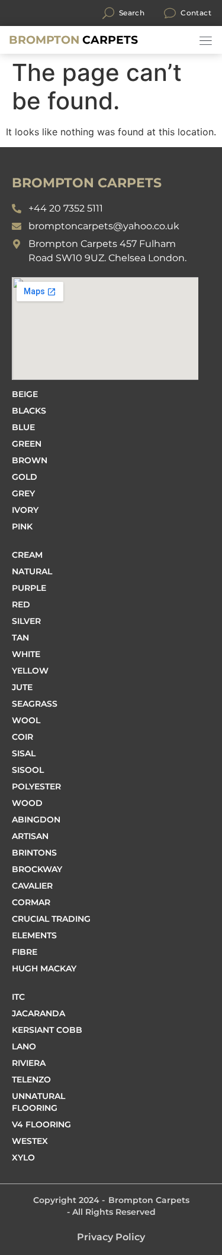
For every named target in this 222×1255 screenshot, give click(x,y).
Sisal (24, 753)
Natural (32, 571)
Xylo (23, 1157)
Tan (20, 637)
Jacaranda (38, 1013)
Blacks (29, 410)
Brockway (37, 869)
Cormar (31, 902)
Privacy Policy (111, 1237)
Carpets (73, 40)
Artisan (30, 836)
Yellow (30, 670)
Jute (22, 687)
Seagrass (34, 703)
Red (21, 604)
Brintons (34, 852)
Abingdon (36, 819)
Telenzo (31, 1079)
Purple (29, 588)
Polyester (36, 786)
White (26, 654)
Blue (23, 427)
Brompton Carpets (148, 1200)
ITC (18, 996)
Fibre (24, 952)
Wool (26, 720)
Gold (24, 477)
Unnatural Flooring (38, 1102)
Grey (23, 493)
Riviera (29, 1063)
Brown (29, 460)
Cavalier (32, 885)
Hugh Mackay (44, 968)
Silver (26, 621)
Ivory (25, 510)
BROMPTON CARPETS (87, 183)
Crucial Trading (51, 918)
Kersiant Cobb (47, 1030)
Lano (24, 1046)
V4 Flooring (41, 1124)
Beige (25, 394)
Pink (22, 526)
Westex (30, 1141)
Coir (22, 736)
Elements (34, 935)
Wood (27, 803)
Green (26, 443)
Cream (27, 555)
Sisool (28, 770)
